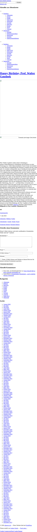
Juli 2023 (5, 344)
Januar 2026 (6, 312)
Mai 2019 (6, 422)
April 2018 (6, 442)
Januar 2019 (6, 428)
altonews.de (3, 4)
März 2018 (6, 443)
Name (2, 250)
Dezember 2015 (7, 485)
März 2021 (6, 388)
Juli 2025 (5, 318)
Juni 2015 (6, 494)
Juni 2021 (6, 383)
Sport (8, 27)
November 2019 (7, 412)
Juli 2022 (5, 363)
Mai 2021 (6, 384)
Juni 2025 (6, 320)
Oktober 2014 (7, 507)
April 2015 (6, 497)
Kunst (17, 221)
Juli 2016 (5, 474)
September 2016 (7, 471)
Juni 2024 (6, 332)
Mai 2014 (6, 514)
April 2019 (6, 423)
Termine (9, 37)
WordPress (29, 525)
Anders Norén (14, 528)
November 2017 (7, 449)
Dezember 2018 (7, 429)
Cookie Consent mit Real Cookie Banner (11, 531)
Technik (9, 23)
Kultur (8, 16)
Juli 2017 (5, 456)
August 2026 (6, 304)
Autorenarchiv (4, 213)
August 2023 (6, 343)
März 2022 (6, 369)
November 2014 (7, 505)
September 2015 (7, 490)
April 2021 (6, 386)
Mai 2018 (6, 440)
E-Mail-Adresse (5, 253)
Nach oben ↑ (23, 528)
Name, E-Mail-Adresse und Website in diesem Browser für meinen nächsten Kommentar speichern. (17, 260)
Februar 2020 (7, 408)
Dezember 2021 (7, 374)
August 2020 (6, 398)
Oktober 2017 (7, 451)
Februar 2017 (7, 463)
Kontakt (9, 32)
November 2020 (7, 394)
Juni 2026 (6, 307)
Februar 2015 (7, 500)
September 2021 (7, 378)
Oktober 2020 (7, 395)
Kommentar (3, 235)
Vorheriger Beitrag (5, 224)
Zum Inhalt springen (5, 0)
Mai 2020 (6, 403)
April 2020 (6, 405)
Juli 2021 (5, 381)
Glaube (9, 221)
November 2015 (7, 487)
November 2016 (7, 468)
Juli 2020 (5, 400)
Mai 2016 (6, 477)
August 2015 (6, 491)
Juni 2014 (6, 513)
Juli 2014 (5, 511)
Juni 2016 (6, 476)
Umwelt (9, 29)
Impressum (6, 30)
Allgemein (10, 15)
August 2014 (6, 510)
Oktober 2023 (7, 340)
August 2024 (6, 329)
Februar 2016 (7, 482)
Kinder (9, 26)
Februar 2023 (7, 352)
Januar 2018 (6, 446)
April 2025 (6, 321)
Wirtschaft (9, 21)
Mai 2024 (6, 333)
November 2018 (7, 431)
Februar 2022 (7, 371)
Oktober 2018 (7, 432)
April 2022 (6, 367)
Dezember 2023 (7, 338)
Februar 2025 (7, 324)
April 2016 (6, 479)
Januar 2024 (6, 337)
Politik (8, 18)
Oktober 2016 (7, 470)
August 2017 (6, 454)
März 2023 (6, 350)
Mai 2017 (6, 459)
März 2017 (6, 462)
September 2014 (7, 508)
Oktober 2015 (7, 488)
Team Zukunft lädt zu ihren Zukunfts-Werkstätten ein (19, 271)
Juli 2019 (5, 419)
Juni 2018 (6, 439)
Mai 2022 (6, 366)
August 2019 (6, 417)
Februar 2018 (7, 445)
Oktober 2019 (7, 414)
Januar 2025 (6, 326)
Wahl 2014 (10, 20)
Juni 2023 (6, 346)
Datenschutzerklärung (13, 38)
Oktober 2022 (7, 358)
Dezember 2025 (7, 313)
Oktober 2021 (7, 377)
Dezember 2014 (7, 504)
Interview (9, 24)
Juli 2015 (5, 493)
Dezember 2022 (7, 355)
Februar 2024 (7, 335)
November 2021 (7, 375)
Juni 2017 (6, 457)
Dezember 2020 (7, 392)
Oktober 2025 (7, 315)
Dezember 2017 (7, 448)
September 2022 (7, 360)
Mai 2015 (6, 496)
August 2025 (6, 316)
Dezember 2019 (7, 411)
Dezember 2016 (7, 466)
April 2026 (6, 309)
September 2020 (7, 397)
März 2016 (6, 480)
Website (2, 256)
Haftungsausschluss (12, 33)
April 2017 (6, 460)
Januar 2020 (6, 409)
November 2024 (7, 327)
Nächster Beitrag (15, 224)
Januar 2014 (6, 521)
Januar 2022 (6, 372)
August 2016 (6, 473)
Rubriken (6, 13)
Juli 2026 (5, 306)
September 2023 (7, 341)
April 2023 (6, 349)
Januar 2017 (6, 465)
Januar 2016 (6, 483)
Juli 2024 (5, 330)
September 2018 (7, 434)
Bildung (8, 218)
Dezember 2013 (7, 522)
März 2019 (6, 425)
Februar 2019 (7, 426)
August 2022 (6, 361)
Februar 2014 (7, 519)
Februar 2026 (7, 310)
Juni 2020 (6, 402)
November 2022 (7, 357)
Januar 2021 (6, 391)
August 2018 (6, 436)
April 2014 (6, 516)
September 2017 (7, 453)
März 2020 (6, 406)
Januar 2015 (6, 502)
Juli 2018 (5, 437)
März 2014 (6, 518)
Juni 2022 (6, 364)
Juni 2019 (6, 420)
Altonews (15, 204)
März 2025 (6, 323)
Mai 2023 (6, 347)
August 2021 (6, 380)
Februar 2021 (7, 389)
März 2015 (6, 499)
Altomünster (3, 221)
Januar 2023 (6, 354)
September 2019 (7, 415)
